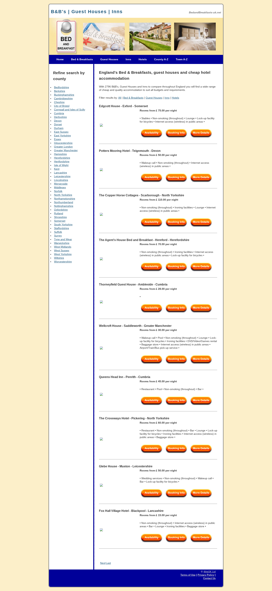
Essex (57, 139)
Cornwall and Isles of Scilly (69, 109)
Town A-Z (182, 59)
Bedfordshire (61, 87)
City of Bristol (61, 105)
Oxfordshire (61, 209)
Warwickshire (61, 243)
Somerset (59, 220)
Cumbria (59, 113)
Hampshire (60, 154)
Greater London (63, 146)
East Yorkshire (62, 135)
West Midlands (62, 246)
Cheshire (59, 102)
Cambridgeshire (63, 98)
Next (102, 563)
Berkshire (59, 91)
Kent (56, 168)
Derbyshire (60, 116)
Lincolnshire (61, 180)
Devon (58, 120)
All (119, 97)
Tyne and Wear (63, 239)
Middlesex (60, 187)
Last (108, 563)
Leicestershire (62, 176)
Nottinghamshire (63, 205)
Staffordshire (61, 228)
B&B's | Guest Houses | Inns (87, 11)
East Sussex (61, 131)
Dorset (58, 124)
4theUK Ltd (210, 571)
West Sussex (61, 250)
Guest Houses (109, 59)
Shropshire (60, 217)
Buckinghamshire (64, 94)
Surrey (58, 235)
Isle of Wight (61, 165)
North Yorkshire (63, 194)
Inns (128, 59)
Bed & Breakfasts (82, 59)
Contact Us (209, 578)
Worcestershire (63, 261)
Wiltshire (59, 257)
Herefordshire (62, 157)
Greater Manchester (66, 150)
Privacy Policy (206, 575)
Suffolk (58, 231)
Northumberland (63, 202)
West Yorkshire (63, 254)
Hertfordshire (61, 161)
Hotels (143, 59)
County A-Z (161, 59)
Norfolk (58, 191)
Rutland (58, 213)
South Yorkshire (63, 224)
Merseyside (61, 183)
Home (60, 59)
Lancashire (60, 172)
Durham (58, 128)
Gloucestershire (63, 142)
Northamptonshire (64, 198)
